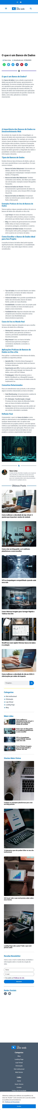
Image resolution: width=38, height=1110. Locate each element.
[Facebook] (20, 2)
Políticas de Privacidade (12, 1102)
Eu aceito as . (15, 978)
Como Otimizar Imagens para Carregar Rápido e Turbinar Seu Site (23, 747)
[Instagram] (17, 2)
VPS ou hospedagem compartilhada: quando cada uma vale (23, 739)
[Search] (32, 683)
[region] (19, 1101)
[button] (6, 8)
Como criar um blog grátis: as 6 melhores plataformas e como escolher (24, 730)
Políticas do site (19, 978)
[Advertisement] (19, 32)
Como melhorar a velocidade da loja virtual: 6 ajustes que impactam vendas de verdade (24, 722)
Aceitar (19, 1106)
